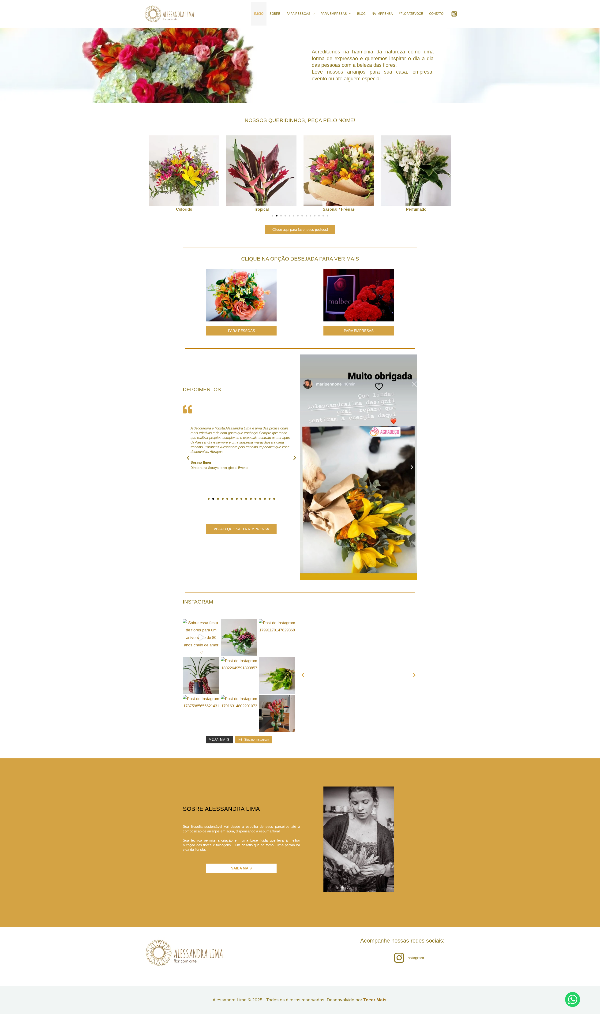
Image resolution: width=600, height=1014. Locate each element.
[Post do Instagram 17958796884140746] (277, 713)
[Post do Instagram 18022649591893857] (239, 675)
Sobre (275, 13)
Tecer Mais (374, 999)
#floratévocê (411, 13)
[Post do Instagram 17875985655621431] (201, 713)
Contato (436, 13)
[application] (312, 14)
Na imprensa (382, 13)
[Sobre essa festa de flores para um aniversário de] (201, 637)
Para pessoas (298, 13)
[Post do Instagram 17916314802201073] (239, 713)
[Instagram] (454, 14)
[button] (151, 174)
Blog (361, 13)
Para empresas (334, 13)
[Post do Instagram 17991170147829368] (277, 637)
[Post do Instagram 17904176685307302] (201, 675)
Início (258, 13)
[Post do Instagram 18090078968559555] (239, 637)
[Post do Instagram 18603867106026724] (277, 675)
